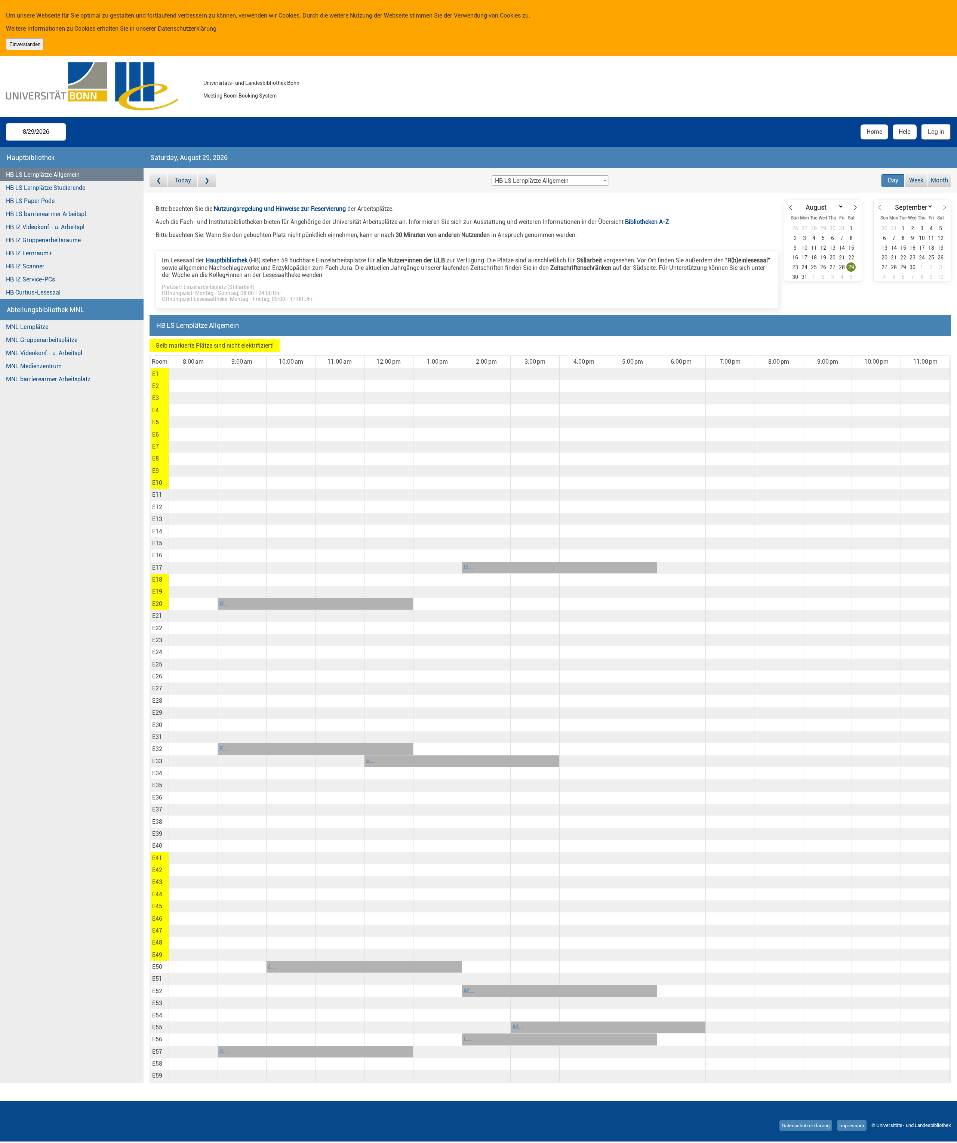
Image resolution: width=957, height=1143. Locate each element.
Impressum (851, 1125)
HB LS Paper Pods (30, 200)
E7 (155, 446)
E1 (155, 374)
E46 (157, 918)
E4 (155, 410)
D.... (468, 567)
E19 (157, 591)
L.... (272, 966)
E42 (157, 870)
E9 (155, 470)
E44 (157, 894)
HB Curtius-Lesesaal (33, 292)
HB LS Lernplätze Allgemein (43, 174)
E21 (157, 615)
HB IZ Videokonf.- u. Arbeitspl (45, 227)
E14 (157, 531)
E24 (157, 652)
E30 (157, 724)
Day (893, 180)
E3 (155, 397)
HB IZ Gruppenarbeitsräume (43, 240)
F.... (223, 748)
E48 (157, 942)
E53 (157, 1003)
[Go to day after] (207, 180)
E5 (155, 422)
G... (223, 603)
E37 (157, 809)
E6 (155, 434)
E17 (157, 567)
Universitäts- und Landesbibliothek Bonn (251, 83)
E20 (157, 603)
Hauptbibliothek (226, 260)
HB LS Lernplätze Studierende (45, 187)
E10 (157, 482)
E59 (157, 1075)
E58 (157, 1063)
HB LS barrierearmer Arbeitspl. (46, 214)
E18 (157, 579)
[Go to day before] (159, 180)
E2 (155, 385)
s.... (370, 760)
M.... (468, 990)
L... (467, 1038)
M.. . (517, 1026)
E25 (157, 664)
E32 (157, 748)
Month (939, 180)
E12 (157, 507)
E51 (157, 978)
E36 (157, 797)
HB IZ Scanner (25, 266)
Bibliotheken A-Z (647, 221)
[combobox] (550, 180)
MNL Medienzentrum (34, 366)
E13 (157, 519)
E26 (157, 676)
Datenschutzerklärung (187, 28)
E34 (157, 773)
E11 (157, 494)
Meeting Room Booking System (240, 96)
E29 (157, 712)
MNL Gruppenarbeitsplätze (41, 339)
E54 (157, 1015)
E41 (157, 858)
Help (905, 131)
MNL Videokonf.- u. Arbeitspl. (45, 353)
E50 (157, 966)
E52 (157, 991)
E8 (155, 458)
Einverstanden (24, 44)
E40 (157, 845)
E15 (157, 543)
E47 (157, 930)
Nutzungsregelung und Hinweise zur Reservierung (280, 208)
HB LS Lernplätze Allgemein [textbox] (532, 180)
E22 (157, 628)
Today (183, 180)
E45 (157, 906)
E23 (157, 640)
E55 (157, 1027)
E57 (157, 1051)
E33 (157, 761)
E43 (157, 881)
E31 (157, 736)
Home (874, 131)
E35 (157, 785)
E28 (157, 700)
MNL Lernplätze (27, 326)
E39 (157, 833)
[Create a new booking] (193, 374)
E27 (157, 688)
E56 (157, 1039)
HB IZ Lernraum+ (29, 253)
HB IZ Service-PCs (30, 279)
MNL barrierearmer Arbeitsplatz (48, 379)
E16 (157, 555)
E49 (157, 954)
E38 (157, 821)
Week (916, 180)
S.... (224, 1051)
